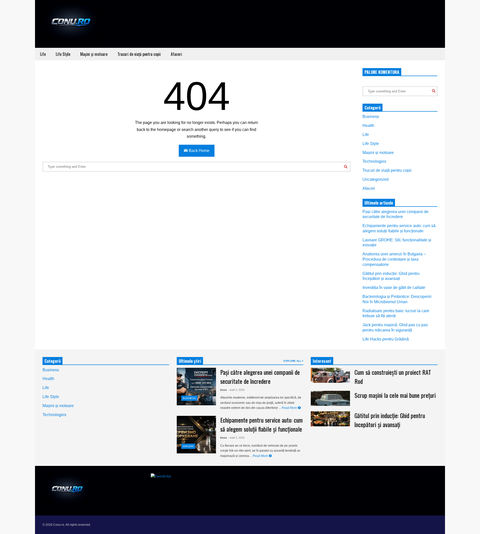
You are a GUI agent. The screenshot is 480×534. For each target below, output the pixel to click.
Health (368, 125)
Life (43, 54)
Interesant (322, 361)
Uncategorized (375, 179)
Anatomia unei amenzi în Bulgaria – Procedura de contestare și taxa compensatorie (394, 259)
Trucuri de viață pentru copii (139, 54)
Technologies (374, 161)
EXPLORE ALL (293, 361)
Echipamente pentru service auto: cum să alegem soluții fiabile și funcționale (261, 424)
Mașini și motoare (94, 54)
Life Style (63, 54)
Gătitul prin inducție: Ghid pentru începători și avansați (389, 420)
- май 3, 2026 (236, 389)
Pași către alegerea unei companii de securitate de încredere (260, 377)
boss (223, 389)
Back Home (199, 150)
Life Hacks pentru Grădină (385, 339)
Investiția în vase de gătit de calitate (393, 287)
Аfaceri (176, 54)
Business (370, 116)
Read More (290, 408)
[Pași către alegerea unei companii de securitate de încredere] (196, 386)
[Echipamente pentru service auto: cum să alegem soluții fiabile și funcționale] (196, 434)
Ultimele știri (190, 361)
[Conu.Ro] (71, 25)
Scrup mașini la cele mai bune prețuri (395, 395)
